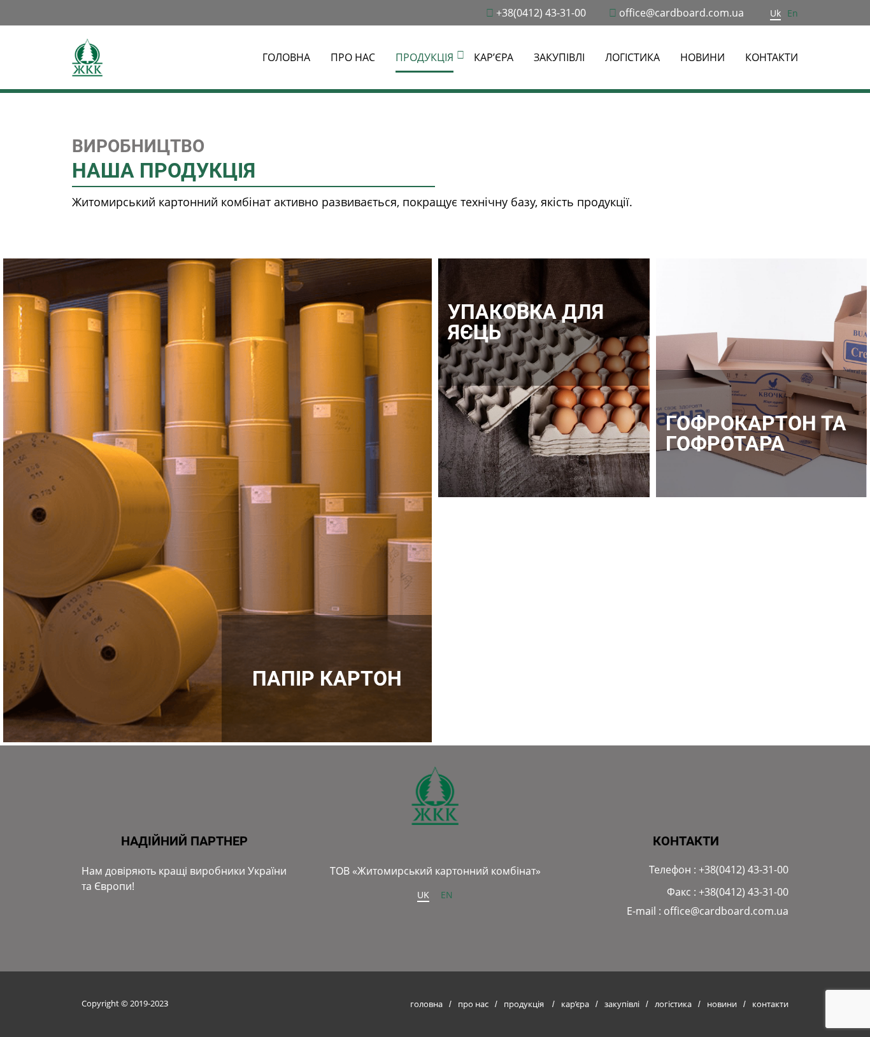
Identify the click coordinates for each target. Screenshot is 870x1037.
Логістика (632, 57)
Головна (286, 57)
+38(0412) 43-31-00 (541, 13)
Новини (702, 57)
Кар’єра (493, 57)
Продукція (524, 1004)
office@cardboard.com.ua (681, 13)
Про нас (353, 57)
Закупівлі (559, 57)
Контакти (771, 57)
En (792, 13)
